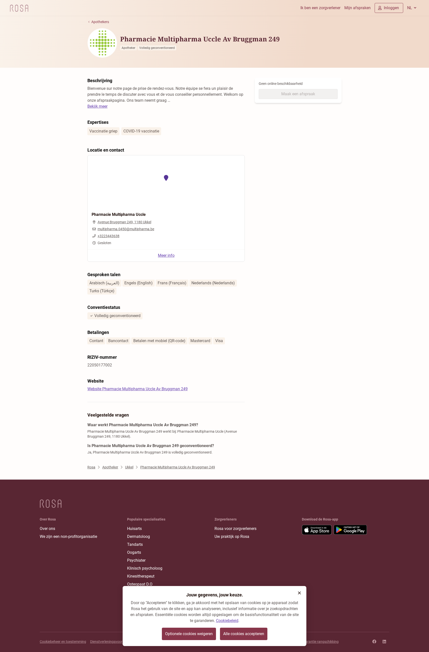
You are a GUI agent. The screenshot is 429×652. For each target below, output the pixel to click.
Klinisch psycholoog (144, 568)
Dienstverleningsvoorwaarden (113, 642)
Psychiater (136, 560)
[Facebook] (374, 641)
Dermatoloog (138, 536)
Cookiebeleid (227, 620)
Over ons (47, 528)
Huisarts (134, 528)
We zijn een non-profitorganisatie (68, 536)
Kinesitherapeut (140, 576)
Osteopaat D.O (139, 584)
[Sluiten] (299, 593)
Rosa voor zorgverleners (235, 528)
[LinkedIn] (384, 641)
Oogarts (134, 552)
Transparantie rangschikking (317, 642)
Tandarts (135, 544)
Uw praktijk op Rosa (231, 536)
